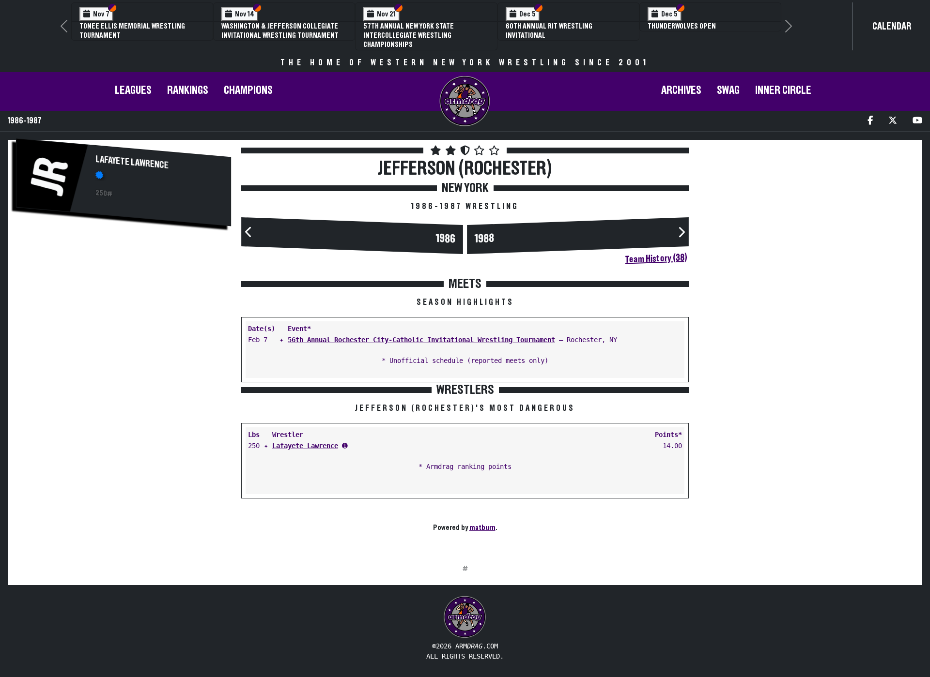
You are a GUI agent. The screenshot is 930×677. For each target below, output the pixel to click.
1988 (484, 239)
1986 (445, 239)
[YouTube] (917, 121)
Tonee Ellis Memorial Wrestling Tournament (132, 30)
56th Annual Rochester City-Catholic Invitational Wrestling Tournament (421, 340)
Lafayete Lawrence (131, 162)
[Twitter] (893, 121)
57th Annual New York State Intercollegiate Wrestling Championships (408, 35)
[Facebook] (870, 121)
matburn (482, 527)
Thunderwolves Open (682, 26)
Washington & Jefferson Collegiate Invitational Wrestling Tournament (280, 30)
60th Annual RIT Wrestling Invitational (549, 30)
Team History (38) (656, 258)
